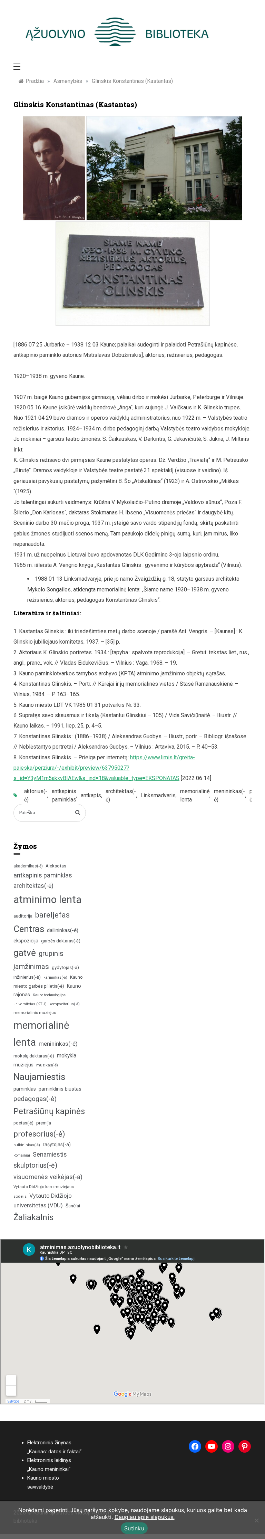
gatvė (24, 953)
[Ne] (256, 1520)
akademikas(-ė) (28, 866)
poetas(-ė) (23, 1122)
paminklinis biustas (60, 1089)
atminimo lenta (47, 899)
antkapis (91, 795)
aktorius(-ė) (35, 795)
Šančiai (73, 1205)
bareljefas (52, 915)
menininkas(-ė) (229, 795)
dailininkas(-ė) (62, 930)
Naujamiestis (39, 1077)
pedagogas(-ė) (35, 1099)
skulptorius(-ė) (35, 1165)
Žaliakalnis (33, 1217)
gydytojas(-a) (65, 967)
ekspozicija (25, 941)
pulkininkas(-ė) (26, 1145)
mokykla (66, 1055)
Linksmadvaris (158, 795)
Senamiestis (50, 1154)
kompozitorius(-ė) (64, 1004)
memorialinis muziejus (34, 1012)
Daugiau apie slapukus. (145, 1516)
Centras (28, 929)
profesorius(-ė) (39, 1134)
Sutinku (134, 1528)
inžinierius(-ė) (27, 977)
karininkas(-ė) (55, 977)
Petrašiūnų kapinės (49, 1111)
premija (43, 1122)
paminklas (24, 1089)
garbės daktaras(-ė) (60, 940)
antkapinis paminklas (64, 795)
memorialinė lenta (194, 795)
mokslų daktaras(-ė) (33, 1055)
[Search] (78, 812)
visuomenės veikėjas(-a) (47, 1176)
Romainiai (21, 1155)
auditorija (22, 916)
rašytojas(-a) (57, 1144)
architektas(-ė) (121, 795)
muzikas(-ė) (47, 1065)
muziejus (23, 1064)
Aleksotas (56, 865)
